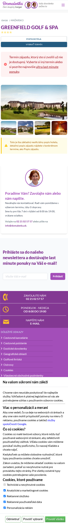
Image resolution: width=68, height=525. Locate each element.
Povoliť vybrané (33, 519)
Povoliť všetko (55, 519)
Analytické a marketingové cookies (27, 490)
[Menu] (63, 5)
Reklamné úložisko (18, 496)
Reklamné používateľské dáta (24, 501)
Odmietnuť (13, 519)
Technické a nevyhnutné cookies (26, 484)
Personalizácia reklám (20, 507)
